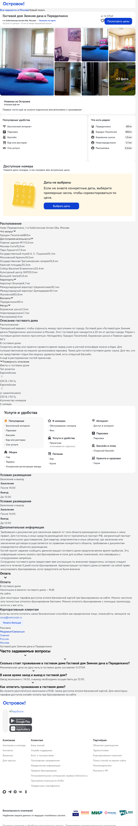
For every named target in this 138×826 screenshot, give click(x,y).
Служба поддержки (41, 750)
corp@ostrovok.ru (11, 617)
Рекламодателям (102, 765)
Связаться (18, 631)
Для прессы (9, 760)
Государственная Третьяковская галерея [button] (24, 261)
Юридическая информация (45, 765)
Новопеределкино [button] (11, 313)
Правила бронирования (44, 770)
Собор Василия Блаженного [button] (17, 268)
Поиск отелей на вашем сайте (109, 760)
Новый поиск (37, 10)
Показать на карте (47, 20)
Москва (4, 642)
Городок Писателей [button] (12, 235)
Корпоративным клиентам (107, 755)
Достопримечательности (15, 238)
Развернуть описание (16, 361)
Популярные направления (45, 760)
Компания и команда (14, 745)
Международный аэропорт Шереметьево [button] (25, 287)
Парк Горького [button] (9, 250)
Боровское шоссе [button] (11, 309)
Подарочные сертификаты (45, 785)
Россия (4, 639)
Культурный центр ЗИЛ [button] (14, 272)
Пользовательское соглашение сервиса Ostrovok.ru (59, 775)
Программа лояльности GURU (47, 780)
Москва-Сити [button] (8, 246)
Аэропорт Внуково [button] (11, 283)
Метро (4, 305)
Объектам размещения (105, 745)
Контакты (8, 750)
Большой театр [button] (9, 276)
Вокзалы (5, 298)
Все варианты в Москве (14, 10)
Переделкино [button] (8, 301)
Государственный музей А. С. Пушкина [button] (23, 253)
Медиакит (6, 631)
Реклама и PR (100, 770)
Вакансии (8, 755)
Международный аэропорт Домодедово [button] (24, 290)
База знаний (37, 745)
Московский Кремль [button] (12, 257)
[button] (27, 61)
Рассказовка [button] (7, 316)
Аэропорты (7, 279)
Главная (4, 635)
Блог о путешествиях (42, 755)
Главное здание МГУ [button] (12, 242)
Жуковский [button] (7, 294)
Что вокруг (6, 231)
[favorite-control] (103, 21)
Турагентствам (101, 750)
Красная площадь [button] (11, 264)
